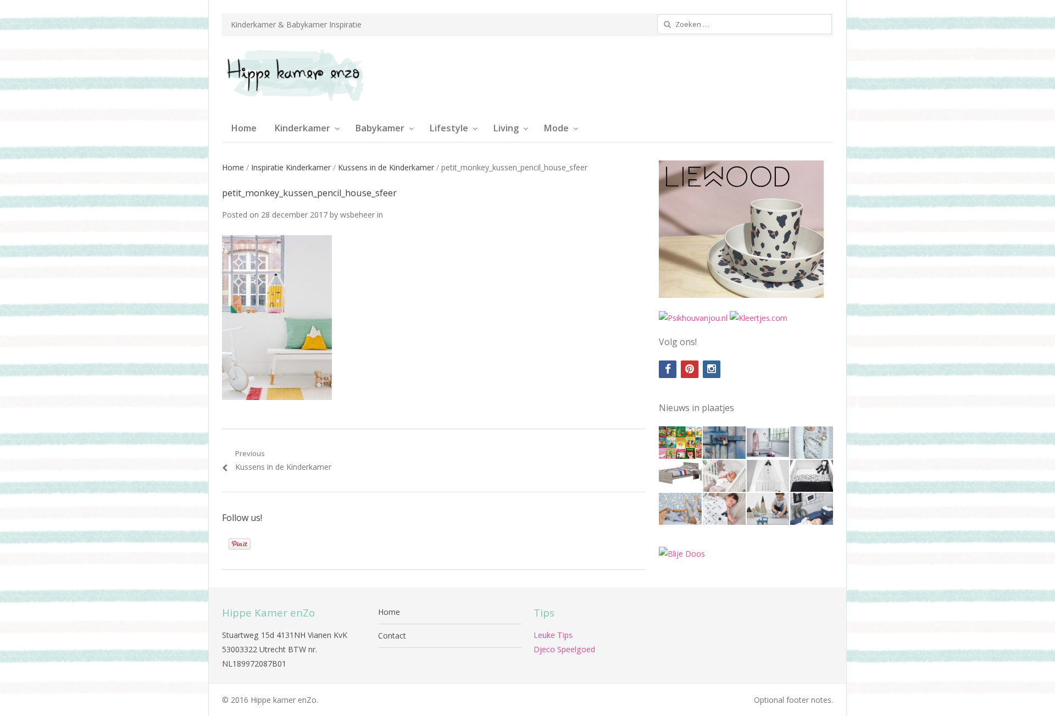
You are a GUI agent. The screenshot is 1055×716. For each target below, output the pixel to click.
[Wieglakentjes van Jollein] (811, 476)
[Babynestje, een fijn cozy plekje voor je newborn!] (811, 442)
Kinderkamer (302, 128)
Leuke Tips (553, 635)
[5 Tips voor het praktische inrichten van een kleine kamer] (680, 476)
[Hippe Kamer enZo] (293, 75)
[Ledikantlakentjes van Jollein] (768, 476)
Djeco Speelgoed (564, 649)
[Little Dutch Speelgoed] (768, 509)
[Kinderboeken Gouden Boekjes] (680, 442)
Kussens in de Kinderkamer (386, 167)
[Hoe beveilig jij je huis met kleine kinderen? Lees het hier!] (724, 442)
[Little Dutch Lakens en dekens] (680, 509)
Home (244, 128)
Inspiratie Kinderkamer (291, 167)
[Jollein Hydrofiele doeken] (724, 509)
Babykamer (379, 128)
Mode (556, 128)
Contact (392, 635)
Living (506, 128)
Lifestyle (448, 128)
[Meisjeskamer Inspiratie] (768, 442)
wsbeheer (357, 214)
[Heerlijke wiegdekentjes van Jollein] (724, 476)
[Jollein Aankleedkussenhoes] (811, 509)
